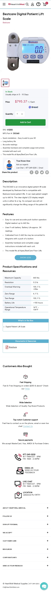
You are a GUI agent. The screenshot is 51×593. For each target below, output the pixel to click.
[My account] (32, 4)
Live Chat (20, 168)
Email (41, 168)
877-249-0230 (29, 454)
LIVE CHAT (27, 482)
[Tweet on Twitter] (42, 172)
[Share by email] (47, 172)
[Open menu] (4, 4)
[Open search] (27, 4)
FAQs (27, 389)
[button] (44, 586)
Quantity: (9, 114)
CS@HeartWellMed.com (11, 587)
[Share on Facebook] (31, 172)
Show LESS (25, 258)
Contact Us (28, 426)
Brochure (13, 347)
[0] (44, 4)
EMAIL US (29, 468)
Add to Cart (25, 122)
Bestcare (6, 23)
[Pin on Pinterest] (37, 172)
